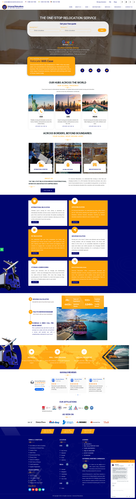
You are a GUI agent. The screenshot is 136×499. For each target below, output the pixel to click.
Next (102, 30)
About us (78, 7)
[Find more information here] (123, 479)
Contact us (128, 7)
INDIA (61, 464)
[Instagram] (99, 70)
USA (61, 446)
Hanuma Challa (59, 379)
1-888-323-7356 (31, 2)
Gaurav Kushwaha (79, 379)
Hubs (86, 7)
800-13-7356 (56, 2)
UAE (61, 483)
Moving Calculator (101, 2)
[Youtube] (90, 70)
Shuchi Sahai (96, 379)
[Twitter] (107, 70)
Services (107, 7)
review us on (38, 389)
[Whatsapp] (39, 489)
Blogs (115, 2)
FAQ (110, 2)
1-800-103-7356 (44, 2)
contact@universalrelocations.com (13, 2)
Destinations (96, 7)
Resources (117, 7)
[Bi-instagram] (36, 489)
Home (70, 7)
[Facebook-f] (82, 70)
